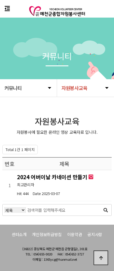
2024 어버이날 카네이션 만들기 (53, 177)
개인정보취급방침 (47, 234)
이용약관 (74, 234)
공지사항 (94, 234)
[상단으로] (101, 257)
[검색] (105, 210)
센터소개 (19, 234)
